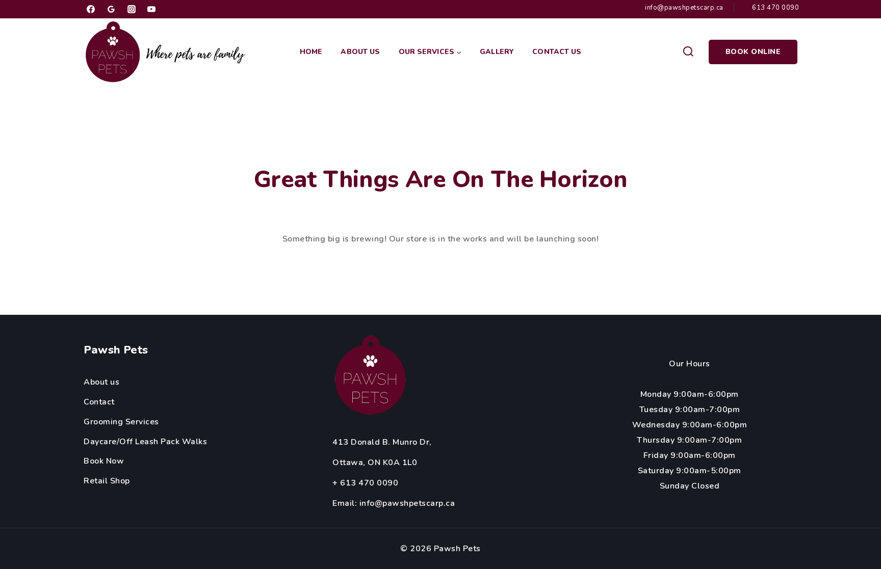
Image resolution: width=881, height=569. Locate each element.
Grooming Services (121, 421)
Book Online (753, 52)
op (125, 480)
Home (311, 52)
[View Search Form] (688, 52)
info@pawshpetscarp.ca (407, 503)
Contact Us (556, 52)
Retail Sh (102, 480)
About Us (360, 52)
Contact (99, 402)
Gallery (497, 52)
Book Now (104, 461)
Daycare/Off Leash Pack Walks (145, 441)
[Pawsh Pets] (168, 52)
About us (101, 382)
